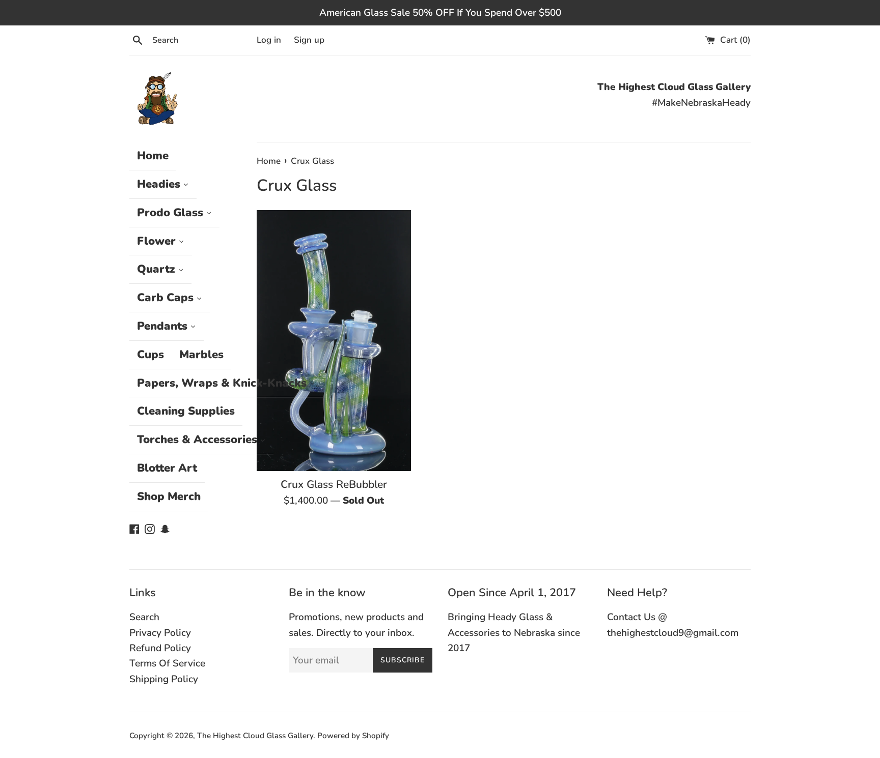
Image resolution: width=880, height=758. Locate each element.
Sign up (309, 40)
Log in (269, 40)
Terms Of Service (167, 663)
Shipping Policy (163, 679)
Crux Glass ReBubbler (334, 484)
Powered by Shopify (353, 736)
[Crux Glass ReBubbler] (334, 340)
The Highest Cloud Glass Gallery (255, 736)
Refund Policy (160, 648)
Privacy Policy (160, 632)
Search (144, 617)
